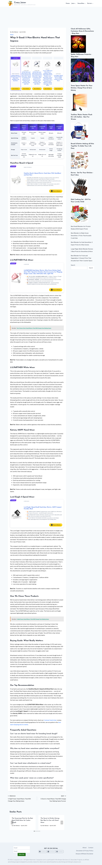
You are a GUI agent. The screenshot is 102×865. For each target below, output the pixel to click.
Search (73, 265)
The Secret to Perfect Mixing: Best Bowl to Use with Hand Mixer (50, 820)
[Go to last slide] (12, 822)
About (85, 847)
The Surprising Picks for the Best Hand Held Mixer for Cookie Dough (22, 820)
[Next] (62, 822)
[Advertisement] (51, 17)
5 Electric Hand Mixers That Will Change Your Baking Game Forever (53, 798)
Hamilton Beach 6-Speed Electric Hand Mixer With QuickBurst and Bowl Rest (15, 78)
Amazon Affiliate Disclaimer (84, 853)
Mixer (11, 34)
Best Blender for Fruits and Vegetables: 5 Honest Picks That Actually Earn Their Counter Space (81, 258)
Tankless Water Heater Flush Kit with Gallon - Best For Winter (81, 117)
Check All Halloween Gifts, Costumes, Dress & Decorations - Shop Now (82, 31)
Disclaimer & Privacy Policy (84, 850)
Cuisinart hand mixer (50, 720)
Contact (90, 847)
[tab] (34, 831)
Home (68, 3)
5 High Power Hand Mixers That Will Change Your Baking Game (19, 798)
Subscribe (21, 854)
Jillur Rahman (15, 32)
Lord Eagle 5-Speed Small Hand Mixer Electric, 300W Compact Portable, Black (58, 78)
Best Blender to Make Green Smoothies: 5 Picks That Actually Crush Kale (81, 235)
